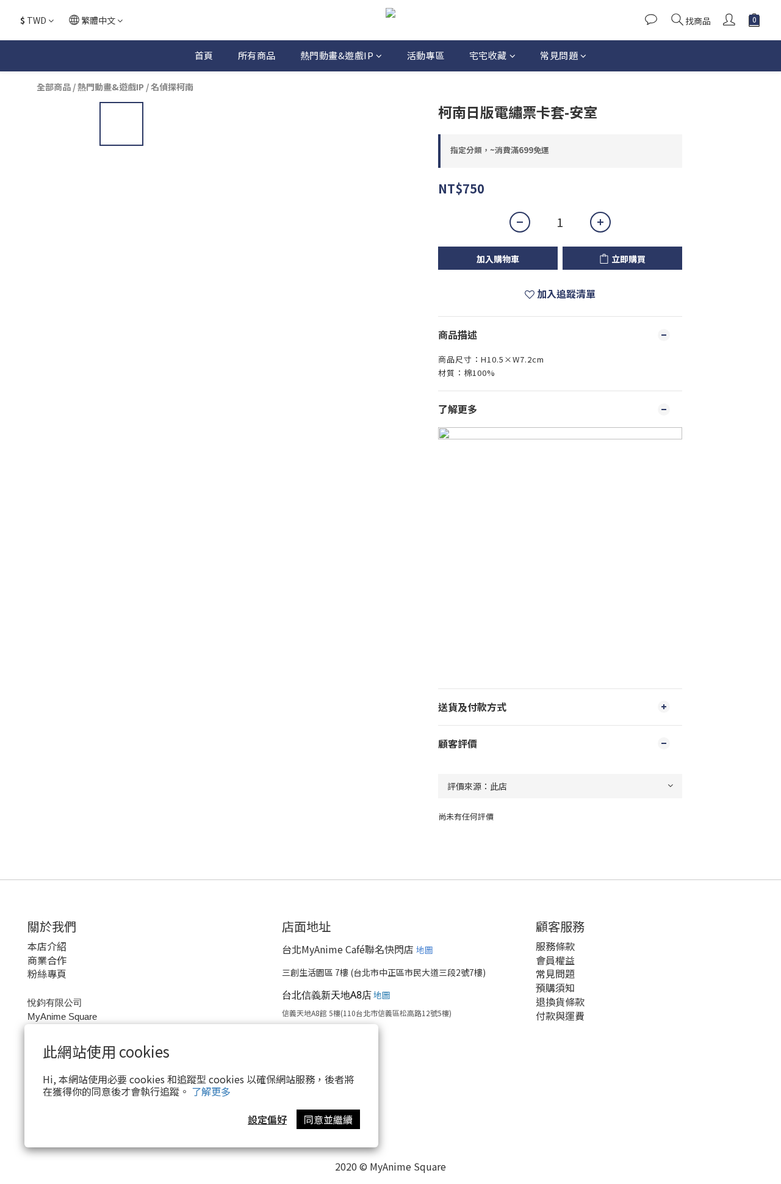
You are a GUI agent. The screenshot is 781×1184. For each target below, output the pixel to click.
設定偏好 (267, 1119)
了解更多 (211, 1091)
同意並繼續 (328, 1119)
